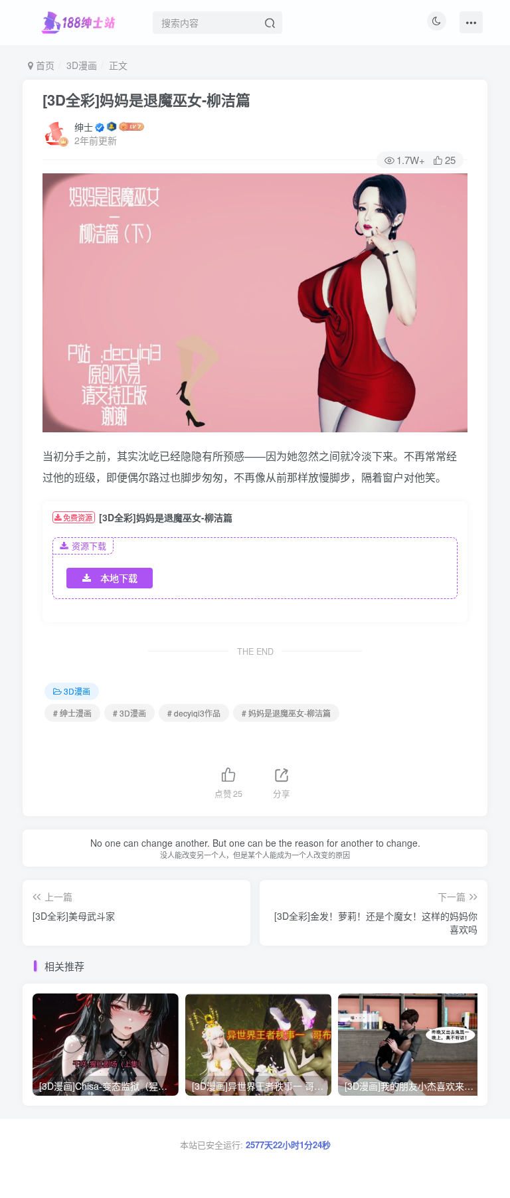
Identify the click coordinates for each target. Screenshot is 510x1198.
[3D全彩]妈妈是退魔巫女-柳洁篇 (146, 99)
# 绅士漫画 (72, 713)
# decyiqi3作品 (193, 713)
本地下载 (118, 577)
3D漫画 (81, 65)
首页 (43, 65)
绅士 (83, 126)
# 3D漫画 (129, 713)
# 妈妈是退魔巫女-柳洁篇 (286, 713)
